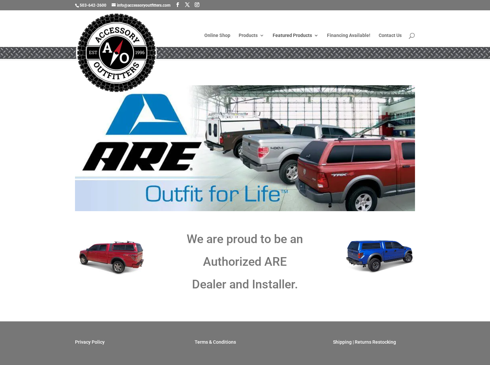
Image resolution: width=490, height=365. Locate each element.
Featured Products (292, 35)
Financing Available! (348, 35)
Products (248, 35)
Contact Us (390, 35)
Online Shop (217, 35)
